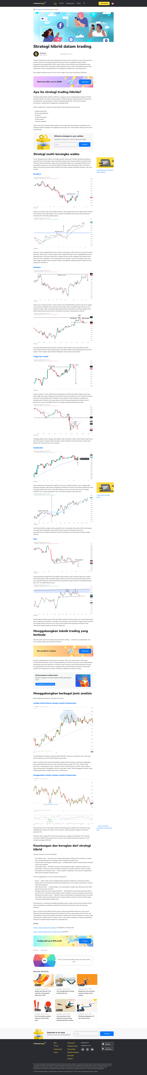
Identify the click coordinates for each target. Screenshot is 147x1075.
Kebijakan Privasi (72, 1046)
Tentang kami (70, 3)
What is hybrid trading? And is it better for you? (47, 932)
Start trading (104, 3)
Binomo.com (71, 1043)
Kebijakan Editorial (73, 1052)
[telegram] (82, 1049)
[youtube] (92, 1049)
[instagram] (87, 1049)
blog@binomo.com (86, 1045)
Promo (79, 3)
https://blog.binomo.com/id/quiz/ (45, 684)
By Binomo (43, 53)
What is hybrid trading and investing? (44, 928)
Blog (55, 3)
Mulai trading (71, 1049)
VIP (62, 3)
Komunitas (70, 1055)
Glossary (70, 1058)
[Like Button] (34, 950)
